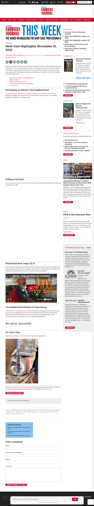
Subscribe (22, 2)
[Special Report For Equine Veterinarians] (68, 110)
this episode (10, 267)
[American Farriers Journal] (68, 65)
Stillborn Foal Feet (14, 80)
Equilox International (83, 301)
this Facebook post (12, 93)
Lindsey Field (11, 412)
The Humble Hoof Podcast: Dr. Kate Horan (21, 83)
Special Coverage (32, 19)
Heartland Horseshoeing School (43, 267)
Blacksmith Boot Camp (22, 267)
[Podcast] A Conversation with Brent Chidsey (76, 45)
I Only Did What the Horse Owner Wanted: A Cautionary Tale (77, 91)
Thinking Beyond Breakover (77, 84)
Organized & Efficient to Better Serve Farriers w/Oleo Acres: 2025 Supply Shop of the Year (77, 183)
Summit (41, 19)
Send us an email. (47, 389)
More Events (69, 235)
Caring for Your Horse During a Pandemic (76, 143)
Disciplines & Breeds (55, 55)
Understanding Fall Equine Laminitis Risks (76, 87)
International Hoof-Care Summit (15, 316)
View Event (66, 232)
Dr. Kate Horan (34, 410)
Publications (64, 19)
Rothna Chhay (21, 412)
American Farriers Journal (83, 60)
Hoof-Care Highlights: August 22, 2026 (77, 37)
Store (9, 19)
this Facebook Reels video (14, 336)
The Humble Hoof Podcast (23, 311)
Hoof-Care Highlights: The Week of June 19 (18, 432)
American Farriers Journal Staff (15, 55)
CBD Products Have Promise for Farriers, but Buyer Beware (76, 147)
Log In (54, 2)
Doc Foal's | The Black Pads (76, 252)
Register (60, 2)
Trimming (13, 57)
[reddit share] (14, 62)
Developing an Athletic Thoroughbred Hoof (21, 78)
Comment (9, 466)
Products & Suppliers (52, 19)
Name (8, 445)
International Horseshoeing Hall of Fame (29, 93)
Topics (6, 2)
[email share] (21, 62)
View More (68, 95)
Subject (8, 459)
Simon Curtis (50, 93)
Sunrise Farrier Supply (84, 272)
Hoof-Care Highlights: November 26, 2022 (19, 428)
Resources (21, 19)
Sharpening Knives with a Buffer (77, 150)
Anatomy (47, 55)
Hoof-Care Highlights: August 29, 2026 (77, 41)
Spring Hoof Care (71, 140)
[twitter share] (10, 62)
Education (8, 57)
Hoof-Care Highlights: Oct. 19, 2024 (18, 435)
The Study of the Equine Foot (29, 183)
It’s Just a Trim (13, 85)
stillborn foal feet (33, 412)
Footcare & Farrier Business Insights (75, 33)
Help (71, 19)
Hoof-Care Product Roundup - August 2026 (76, 49)
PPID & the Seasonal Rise (76, 214)
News (14, 19)
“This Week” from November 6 (20, 387)
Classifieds (86, 19)
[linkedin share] (18, 62)
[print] (25, 62)
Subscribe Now (80, 123)
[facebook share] (7, 62)
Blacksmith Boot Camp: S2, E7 (18, 81)
